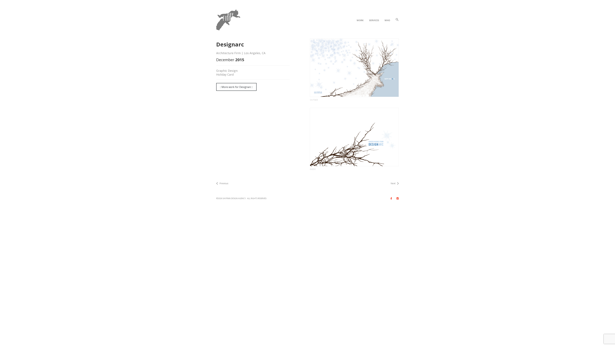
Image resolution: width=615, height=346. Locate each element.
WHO (387, 20)
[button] (397, 20)
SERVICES (374, 20)
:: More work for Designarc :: (236, 87)
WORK (360, 20)
